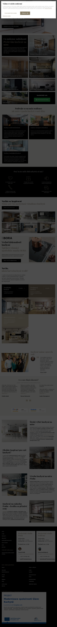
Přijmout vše (25, 13)
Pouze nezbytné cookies (11, 13)
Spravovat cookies (7, 16)
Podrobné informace (48, 8)
